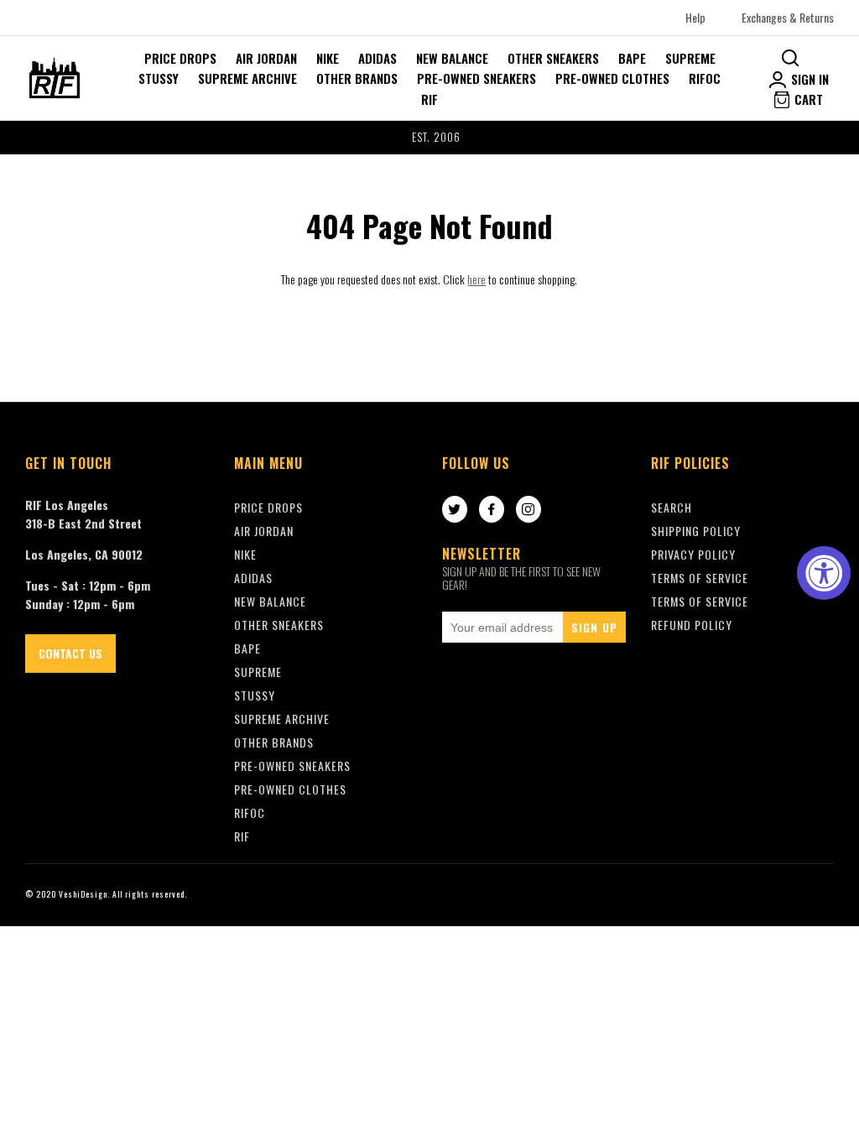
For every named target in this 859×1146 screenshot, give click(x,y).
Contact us (70, 653)
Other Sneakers (553, 58)
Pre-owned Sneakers (476, 78)
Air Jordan (266, 58)
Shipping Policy (696, 530)
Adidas (377, 58)
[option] (429, 137)
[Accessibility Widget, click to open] (824, 573)
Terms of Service (699, 601)
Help (695, 17)
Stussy (158, 78)
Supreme (690, 58)
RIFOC (705, 78)
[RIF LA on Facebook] (491, 510)
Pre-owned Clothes (612, 78)
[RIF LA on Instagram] (528, 510)
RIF (429, 99)
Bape (632, 58)
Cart (807, 99)
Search (671, 507)
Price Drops (180, 58)
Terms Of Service (699, 577)
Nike (327, 58)
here (476, 279)
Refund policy (691, 624)
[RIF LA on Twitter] (454, 510)
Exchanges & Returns (788, 17)
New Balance (452, 58)
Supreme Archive (247, 78)
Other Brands (357, 78)
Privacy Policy (693, 554)
